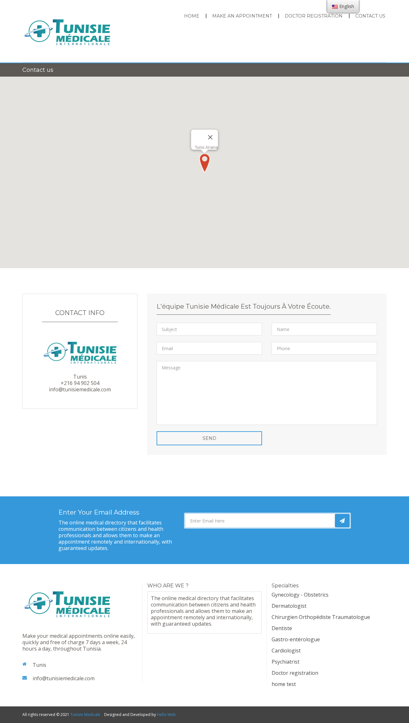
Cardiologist (286, 650)
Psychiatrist (285, 662)
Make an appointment (242, 16)
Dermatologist (289, 606)
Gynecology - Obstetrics (300, 594)
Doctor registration (314, 16)
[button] (204, 162)
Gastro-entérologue (296, 639)
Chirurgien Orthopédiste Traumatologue (321, 617)
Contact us (370, 16)
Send (209, 438)
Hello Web (166, 714)
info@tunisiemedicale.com (64, 678)
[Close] (210, 137)
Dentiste (282, 628)
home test (284, 684)
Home (191, 16)
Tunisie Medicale (85, 714)
